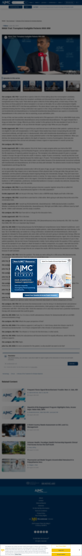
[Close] (79, 550)
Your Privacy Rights (61, 546)
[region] (41, 550)
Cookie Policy (18, 554)
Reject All (61, 550)
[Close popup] (69, 260)
